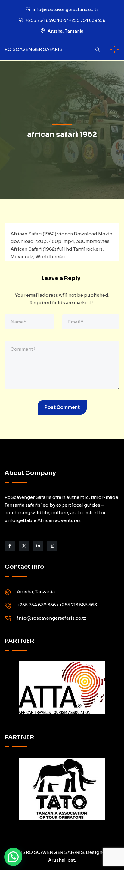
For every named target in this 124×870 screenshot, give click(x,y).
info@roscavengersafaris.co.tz (65, 9)
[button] (13, 857)
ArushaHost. (62, 860)
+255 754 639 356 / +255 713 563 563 (57, 605)
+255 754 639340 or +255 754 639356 (65, 20)
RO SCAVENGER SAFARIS (34, 49)
